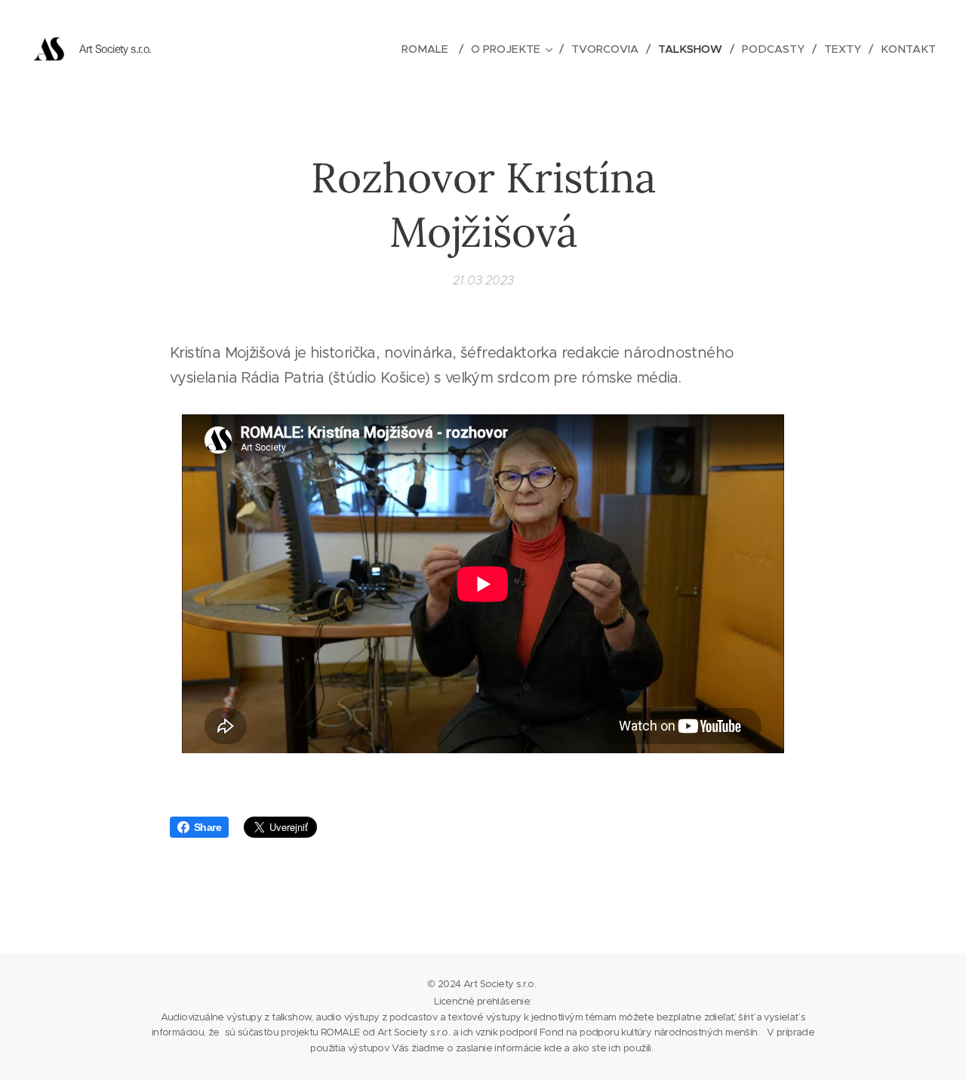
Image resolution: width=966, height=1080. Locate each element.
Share (207, 827)
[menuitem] (430, 49)
